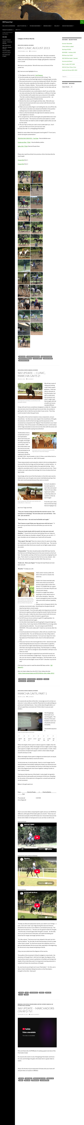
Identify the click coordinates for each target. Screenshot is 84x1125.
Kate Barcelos (31, 679)
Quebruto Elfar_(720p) (24, 142)
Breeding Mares (47, 25)
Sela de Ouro (22, 681)
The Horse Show (45, 1080)
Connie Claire (22, 679)
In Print (44, 1004)
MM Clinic (39, 679)
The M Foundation (6, 50)
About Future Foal (21, 25)
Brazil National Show (39, 1078)
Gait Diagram (39, 75)
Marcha (26, 45)
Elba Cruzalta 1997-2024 (68, 64)
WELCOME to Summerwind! (8, 25)
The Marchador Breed (35, 25)
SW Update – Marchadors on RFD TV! (36, 1010)
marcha (42, 992)
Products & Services (7, 29)
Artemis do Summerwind (33, 356)
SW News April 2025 (67, 55)
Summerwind (35, 1080)
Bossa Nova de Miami (47, 356)
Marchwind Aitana (24, 360)
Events (26, 370)
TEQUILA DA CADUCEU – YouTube (28, 138)
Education (21, 45)
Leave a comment (34, 1014)
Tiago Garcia (31, 681)
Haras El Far (50, 1078)
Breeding (20, 1004)
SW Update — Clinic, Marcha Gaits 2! (31, 374)
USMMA (26, 994)
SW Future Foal (7, 22)
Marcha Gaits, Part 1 (32, 693)
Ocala (20, 994)
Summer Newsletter (67, 43)
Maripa (21, 1080)
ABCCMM (21, 992)
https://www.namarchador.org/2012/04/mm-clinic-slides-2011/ (36, 673)
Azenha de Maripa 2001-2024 (69, 70)
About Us (18, 29)
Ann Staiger (22, 356)
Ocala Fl (46, 679)
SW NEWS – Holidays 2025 (69, 52)
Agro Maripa (29, 1078)
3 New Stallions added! (68, 46)
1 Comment (34, 51)
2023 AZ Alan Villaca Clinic (69, 67)
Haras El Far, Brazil (6, 52)
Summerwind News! (67, 61)
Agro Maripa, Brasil (6, 45)
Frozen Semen (33, 1004)
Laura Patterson (48, 358)
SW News (31, 45)
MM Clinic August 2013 (34, 48)
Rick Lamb (27, 1080)
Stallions (56, 25)
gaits (27, 992)
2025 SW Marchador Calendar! (70, 58)
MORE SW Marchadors (67, 25)
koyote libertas (38, 358)
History (39, 1004)
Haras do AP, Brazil (6, 40)
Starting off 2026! (66, 49)
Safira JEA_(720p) (23, 146)
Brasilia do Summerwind (25, 358)
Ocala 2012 (21, 160)
